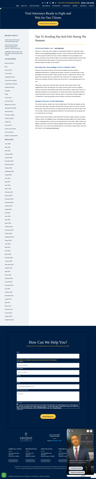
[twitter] (47, 3)
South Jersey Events (10, 128)
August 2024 (8, 209)
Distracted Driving (9, 87)
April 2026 (7, 150)
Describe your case (23, 390)
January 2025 (8, 195)
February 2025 (9, 192)
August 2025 (8, 175)
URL (18, 352)
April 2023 (7, 250)
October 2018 (8, 292)
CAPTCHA (20, 409)
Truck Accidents (9, 132)
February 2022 (9, 278)
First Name (20, 361)
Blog (6, 66)
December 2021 (9, 285)
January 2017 (8, 313)
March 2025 (8, 188)
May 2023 (7, 247)
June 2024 (7, 216)
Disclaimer (27, 476)
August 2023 (8, 240)
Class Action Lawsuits (11, 80)
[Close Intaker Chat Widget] (91, 431)
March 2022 (8, 275)
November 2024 (9, 202)
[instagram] (50, 3)
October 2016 (8, 316)
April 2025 (7, 185)
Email (19, 383)
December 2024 (9, 199)
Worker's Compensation (11, 135)
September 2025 (9, 171)
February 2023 (9, 257)
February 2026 (9, 154)
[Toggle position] (88, 431)
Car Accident (8, 73)
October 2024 (8, 206)
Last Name (20, 368)
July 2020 (7, 288)
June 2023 (7, 244)
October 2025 (8, 168)
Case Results (46, 5)
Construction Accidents (11, 84)
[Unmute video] (69, 431)
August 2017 (8, 299)
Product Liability (9, 118)
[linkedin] (42, 3)
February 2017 (9, 309)
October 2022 (8, 268)
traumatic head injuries (52, 128)
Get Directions (13, 460)
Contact (91, 5)
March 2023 (8, 254)
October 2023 (8, 233)
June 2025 (7, 178)
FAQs (6, 94)
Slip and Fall (8, 125)
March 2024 (8, 223)
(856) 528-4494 (87, 3)
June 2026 (7, 143)
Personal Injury (9, 111)
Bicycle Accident (9, 63)
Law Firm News (9, 101)
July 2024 (7, 212)
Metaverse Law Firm (10, 104)
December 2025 (9, 161)
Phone (19, 375)
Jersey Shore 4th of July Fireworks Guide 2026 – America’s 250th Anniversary (12, 46)
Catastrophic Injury (10, 77)
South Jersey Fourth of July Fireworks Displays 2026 (12, 40)
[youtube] (53, 3)
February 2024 (9, 226)
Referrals (83, 5)
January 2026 (8, 157)
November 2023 (9, 230)
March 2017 (8, 306)
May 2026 (7, 147)
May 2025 (7, 181)
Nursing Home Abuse (10, 108)
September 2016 (9, 319)
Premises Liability (9, 115)
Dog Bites (7, 90)
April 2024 (7, 219)
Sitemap (42, 476)
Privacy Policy (57, 408)
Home (17, 5)
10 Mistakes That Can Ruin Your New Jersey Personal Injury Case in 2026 (14, 53)
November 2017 (9, 295)
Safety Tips (8, 121)
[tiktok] (55, 3)
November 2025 (9, 164)
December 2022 (9, 264)
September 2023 (9, 237)
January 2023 (8, 261)
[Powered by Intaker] (83, 475)
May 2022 (7, 271)
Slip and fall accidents (50, 53)
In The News (8, 97)
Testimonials (56, 5)
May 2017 (7, 302)
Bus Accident (8, 70)
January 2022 (8, 281)
